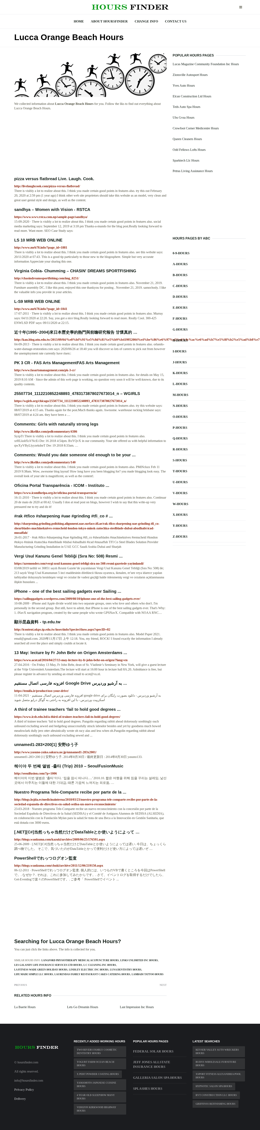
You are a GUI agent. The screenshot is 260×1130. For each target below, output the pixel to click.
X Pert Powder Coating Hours (98, 1074)
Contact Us (175, 21)
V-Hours (180, 493)
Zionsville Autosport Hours (190, 75)
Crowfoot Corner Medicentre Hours (196, 128)
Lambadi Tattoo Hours (148, 974)
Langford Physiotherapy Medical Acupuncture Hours (80, 960)
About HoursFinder (109, 21)
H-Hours (180, 340)
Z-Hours (180, 536)
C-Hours (180, 286)
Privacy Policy (24, 1089)
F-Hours (180, 318)
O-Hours (180, 416)
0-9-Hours (181, 253)
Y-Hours (180, 525)
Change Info (146, 21)
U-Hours (180, 482)
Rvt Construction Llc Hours (216, 1095)
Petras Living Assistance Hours (193, 171)
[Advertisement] (90, 143)
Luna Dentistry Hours (125, 969)
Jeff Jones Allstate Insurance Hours (151, 1064)
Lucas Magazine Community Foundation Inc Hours (206, 64)
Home (79, 21)
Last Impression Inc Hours (137, 1007)
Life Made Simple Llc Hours (33, 974)
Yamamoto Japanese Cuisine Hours (96, 1084)
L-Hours (180, 384)
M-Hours (180, 395)
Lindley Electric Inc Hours (88, 969)
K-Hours (180, 373)
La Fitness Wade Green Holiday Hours (40, 969)
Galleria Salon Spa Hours (157, 1077)
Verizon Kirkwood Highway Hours (96, 1109)
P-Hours (180, 427)
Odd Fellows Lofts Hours (189, 149)
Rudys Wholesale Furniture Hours (216, 1064)
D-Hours (180, 296)
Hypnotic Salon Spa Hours (214, 1086)
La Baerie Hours (25, 1007)
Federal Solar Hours (153, 1051)
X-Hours (180, 514)
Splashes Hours (147, 1088)
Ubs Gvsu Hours (183, 117)
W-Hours (180, 504)
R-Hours (180, 449)
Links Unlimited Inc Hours (139, 960)
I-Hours (179, 351)
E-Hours (180, 307)
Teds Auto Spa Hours (186, 107)
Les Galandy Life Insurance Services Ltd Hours (48, 965)
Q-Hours (180, 438)
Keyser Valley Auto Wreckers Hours (217, 1051)
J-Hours (180, 362)
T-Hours (180, 471)
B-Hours (180, 275)
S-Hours (180, 460)
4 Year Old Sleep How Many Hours (96, 1097)
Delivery (20, 1098)
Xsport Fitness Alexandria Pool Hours (218, 1076)
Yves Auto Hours (184, 85)
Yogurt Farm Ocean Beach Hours (95, 1064)
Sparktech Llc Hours (186, 160)
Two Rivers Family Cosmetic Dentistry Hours (97, 1051)
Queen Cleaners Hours (187, 139)
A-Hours (180, 264)
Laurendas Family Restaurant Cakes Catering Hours (92, 974)
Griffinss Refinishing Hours (215, 1103)
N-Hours (180, 406)
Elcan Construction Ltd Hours (192, 96)
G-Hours (180, 329)
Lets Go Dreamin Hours (82, 1007)
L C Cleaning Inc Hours (99, 965)
